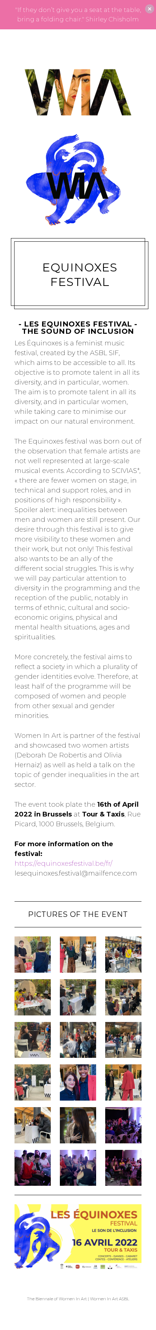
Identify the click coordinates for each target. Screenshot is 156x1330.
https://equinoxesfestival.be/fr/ (63, 864)
